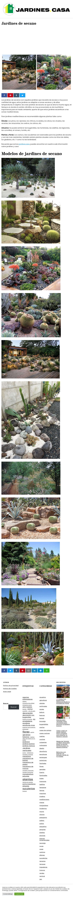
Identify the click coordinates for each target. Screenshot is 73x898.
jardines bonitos (29, 744)
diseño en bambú (27, 719)
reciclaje (43, 843)
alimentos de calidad (28, 703)
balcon (42, 712)
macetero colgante (28, 754)
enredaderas (27, 721)
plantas (28, 779)
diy (34, 719)
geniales (42, 769)
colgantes (43, 742)
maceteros (27, 756)
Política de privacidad (11, 685)
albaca (24, 701)
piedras (42, 832)
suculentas (29, 788)
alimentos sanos (27, 705)
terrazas (42, 864)
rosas (41, 849)
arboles (42, 703)
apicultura (43, 700)
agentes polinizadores (28, 698)
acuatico (43, 697)
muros (42, 811)
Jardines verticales (27, 749)
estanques (25, 729)
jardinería (26, 742)
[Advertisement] (36, 40)
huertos (32, 737)
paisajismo (43, 817)
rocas (41, 846)
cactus (30, 709)
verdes (42, 873)
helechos (26, 737)
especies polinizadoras (29, 727)
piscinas (42, 835)
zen (41, 879)
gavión (32, 732)
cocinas (42, 739)
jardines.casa (24, 144)
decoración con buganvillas (28, 716)
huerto (42, 772)
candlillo (25, 711)
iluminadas (43, 775)
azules (42, 709)
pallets (42, 820)
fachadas (43, 763)
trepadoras (43, 867)
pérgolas (26, 786)
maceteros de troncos (28, 767)
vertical (42, 876)
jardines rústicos (29, 746)
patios (42, 823)
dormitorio (43, 751)
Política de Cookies (10, 688)
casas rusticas (45, 733)
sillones (42, 855)
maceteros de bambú (28, 759)
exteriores (43, 760)
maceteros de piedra (28, 763)
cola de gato (31, 711)
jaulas (24, 752)
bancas (42, 715)
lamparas (43, 787)
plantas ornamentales (44, 839)
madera (42, 796)
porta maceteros (29, 784)
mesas (42, 802)
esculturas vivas (29, 725)
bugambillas (44, 724)
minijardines (44, 805)
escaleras (26, 723)
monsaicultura (28, 774)
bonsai (42, 718)
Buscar (6, 703)
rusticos (42, 852)
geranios (26, 735)
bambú (25, 709)
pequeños (43, 826)
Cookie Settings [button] (7, 894)
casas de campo (45, 730)
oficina (42, 814)
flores (26, 731)
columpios (43, 745)
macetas (43, 793)
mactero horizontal (28, 772)
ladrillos (42, 784)
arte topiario (27, 707)
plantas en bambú (28, 782)
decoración (28, 713)
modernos (43, 808)
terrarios (42, 861)
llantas (42, 790)
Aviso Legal (7, 691)
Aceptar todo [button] (19, 894)
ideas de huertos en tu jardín (29, 739)
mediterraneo (44, 799)
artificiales (43, 706)
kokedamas (30, 752)
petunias (26, 776)
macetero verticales (28, 770)
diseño (42, 748)
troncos (25, 791)
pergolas (43, 829)
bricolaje (43, 721)
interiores (43, 781)
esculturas (43, 754)
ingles (42, 778)
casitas (42, 736)
